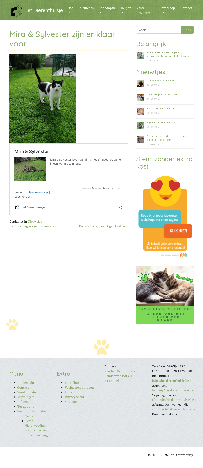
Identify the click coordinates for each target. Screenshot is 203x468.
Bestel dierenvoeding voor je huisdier (36, 425)
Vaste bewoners (143, 10)
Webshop (168, 8)
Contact (186, 8)
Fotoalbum (72, 382)
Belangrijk (151, 44)
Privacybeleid (74, 397)
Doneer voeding (36, 435)
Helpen (126, 8)
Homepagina (26, 382)
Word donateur (28, 392)
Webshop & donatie (31, 411)
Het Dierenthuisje (43, 10)
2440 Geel (111, 380)
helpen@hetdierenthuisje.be (172, 390)
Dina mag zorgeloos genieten (34, 226)
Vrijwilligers (25, 397)
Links (68, 392)
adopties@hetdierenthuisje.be (173, 409)
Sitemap (71, 401)
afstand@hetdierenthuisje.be (173, 399)
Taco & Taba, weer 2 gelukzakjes (102, 226)
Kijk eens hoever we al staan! (164, 122)
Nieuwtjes (86, 8)
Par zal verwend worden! (161, 108)
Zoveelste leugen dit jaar (161, 80)
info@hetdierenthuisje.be (171, 380)
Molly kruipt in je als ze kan (162, 94)
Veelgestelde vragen (79, 387)
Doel (71, 8)
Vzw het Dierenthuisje (120, 371)
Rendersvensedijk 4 (118, 376)
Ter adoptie (107, 8)
